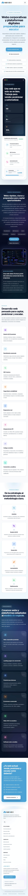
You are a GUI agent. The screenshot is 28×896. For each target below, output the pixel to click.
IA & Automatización (7, 829)
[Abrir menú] (25, 2)
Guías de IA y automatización (9, 836)
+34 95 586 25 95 (8, 885)
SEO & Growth (6, 842)
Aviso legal (5, 893)
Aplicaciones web (6, 833)
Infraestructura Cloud (7, 844)
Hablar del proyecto (14, 243)
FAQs (4, 859)
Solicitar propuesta (11, 797)
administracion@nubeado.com (10, 883)
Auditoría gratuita (6, 849)
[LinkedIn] (4, 822)
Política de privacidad (12, 893)
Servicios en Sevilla (7, 862)
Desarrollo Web (6, 831)
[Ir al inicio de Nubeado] (14, 812)
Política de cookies (21, 893)
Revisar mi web (14, 239)
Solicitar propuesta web (13, 49)
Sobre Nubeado (6, 855)
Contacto (5, 857)
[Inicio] (7, 2)
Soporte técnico (6, 846)
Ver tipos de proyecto (14, 54)
